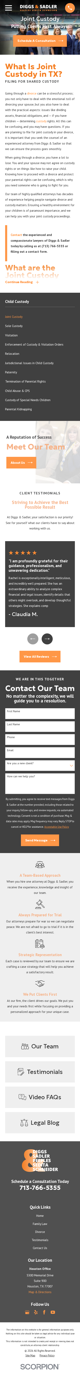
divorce (32, 93)
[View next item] (47, 639)
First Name (13, 711)
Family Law (40, 1224)
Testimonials (40, 1240)
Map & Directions (40, 1292)
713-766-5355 (40, 1187)
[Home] (38, 8)
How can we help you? (21, 776)
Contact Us (40, 1248)
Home (40, 1216)
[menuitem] (40, 316)
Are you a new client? (20, 763)
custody (41, 121)
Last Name (13, 724)
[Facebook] (44, 1312)
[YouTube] (53, 1312)
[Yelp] (36, 1312)
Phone (11, 737)
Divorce (40, 1232)
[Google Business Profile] (27, 1312)
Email (10, 750)
